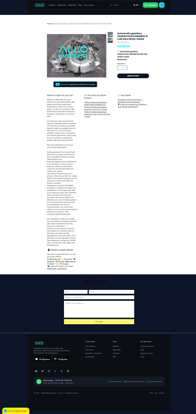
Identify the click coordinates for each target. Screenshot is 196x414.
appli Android (51, 268)
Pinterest (65, 264)
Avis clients (68, 259)
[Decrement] (119, 68)
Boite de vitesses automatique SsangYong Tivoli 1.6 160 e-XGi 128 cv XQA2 (97, 114)
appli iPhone (62, 268)
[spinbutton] (122, 68)
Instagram (71, 261)
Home (49, 24)
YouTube (61, 261)
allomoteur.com (54, 259)
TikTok (51, 264)
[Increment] (126, 68)
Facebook (50, 261)
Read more (122, 59)
